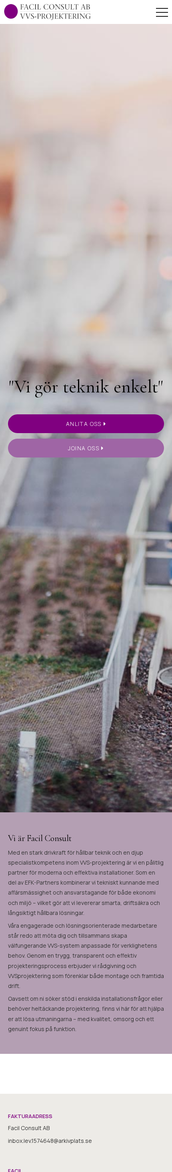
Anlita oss (84, 424)
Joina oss (83, 448)
